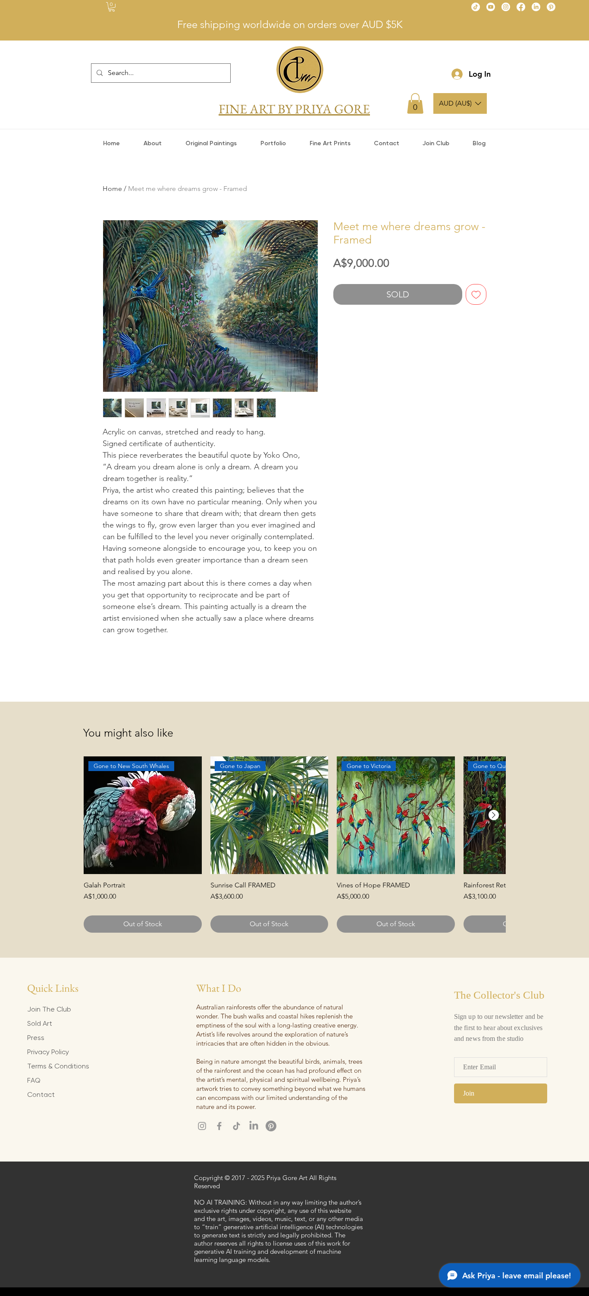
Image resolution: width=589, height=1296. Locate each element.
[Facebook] (521, 7)
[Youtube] (490, 7)
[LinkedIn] (536, 7)
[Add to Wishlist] (476, 294)
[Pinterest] (551, 7)
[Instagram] (505, 7)
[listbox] (460, 103)
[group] (294, 845)
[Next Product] (494, 815)
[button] (111, 7)
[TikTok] (475, 7)
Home (112, 188)
